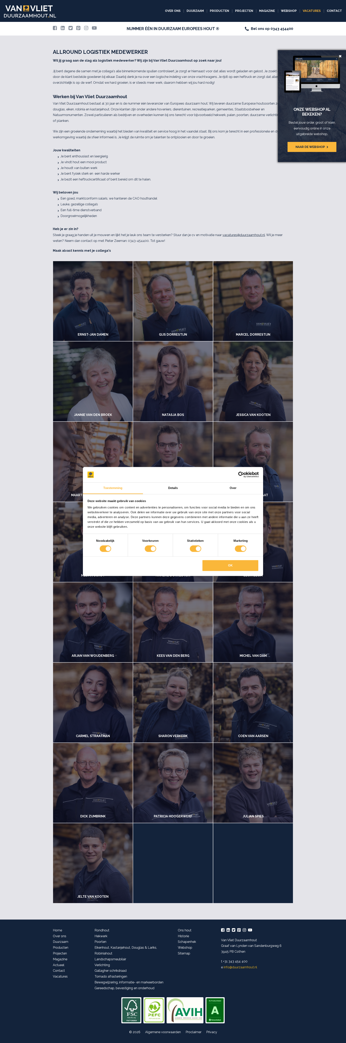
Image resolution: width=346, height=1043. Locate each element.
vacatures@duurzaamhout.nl (243, 235)
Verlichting (102, 965)
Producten (219, 11)
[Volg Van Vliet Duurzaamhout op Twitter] (70, 28)
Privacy (211, 1032)
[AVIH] (185, 1010)
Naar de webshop (310, 147)
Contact (334, 11)
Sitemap (184, 953)
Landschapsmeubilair (110, 959)
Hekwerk (101, 936)
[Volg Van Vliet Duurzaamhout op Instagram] (86, 28)
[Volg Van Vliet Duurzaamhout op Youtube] (94, 28)
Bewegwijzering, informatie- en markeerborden (129, 982)
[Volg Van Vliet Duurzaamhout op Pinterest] (78, 28)
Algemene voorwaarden (163, 1032)
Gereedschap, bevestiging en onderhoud (124, 988)
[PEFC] (154, 1010)
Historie (183, 936)
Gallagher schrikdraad (111, 971)
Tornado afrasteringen (111, 976)
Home (57, 930)
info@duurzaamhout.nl (240, 967)
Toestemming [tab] (112, 488)
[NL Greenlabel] (215, 1010)
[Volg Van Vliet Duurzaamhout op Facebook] (55, 28)
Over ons (173, 11)
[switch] (150, 549)
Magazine (267, 11)
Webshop (289, 11)
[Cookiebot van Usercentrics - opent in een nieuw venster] (241, 475)
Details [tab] (173, 488)
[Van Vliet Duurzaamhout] (30, 11)
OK (230, 565)
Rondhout (102, 930)
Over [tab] (233, 488)
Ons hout (184, 930)
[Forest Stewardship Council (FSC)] (131, 1010)
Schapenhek (187, 942)
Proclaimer (193, 1032)
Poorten (100, 942)
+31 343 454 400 (235, 961)
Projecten (244, 11)
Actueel (58, 965)
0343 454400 (282, 28)
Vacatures (312, 11)
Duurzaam (195, 11)
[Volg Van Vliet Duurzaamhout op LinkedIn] (63, 28)
